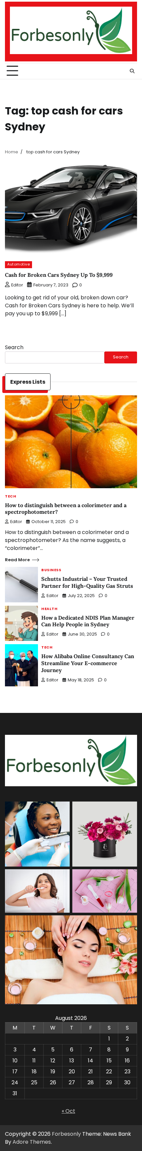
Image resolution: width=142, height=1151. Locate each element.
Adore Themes (32, 1142)
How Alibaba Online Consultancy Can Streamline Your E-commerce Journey (87, 663)
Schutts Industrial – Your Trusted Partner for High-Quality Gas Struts (87, 582)
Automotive (18, 264)
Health (49, 609)
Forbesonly (66, 1134)
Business (51, 570)
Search (14, 347)
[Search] (132, 71)
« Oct (68, 1111)
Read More (17, 560)
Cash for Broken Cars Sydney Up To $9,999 (59, 274)
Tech (10, 497)
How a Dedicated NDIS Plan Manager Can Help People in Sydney (87, 621)
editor (17, 285)
